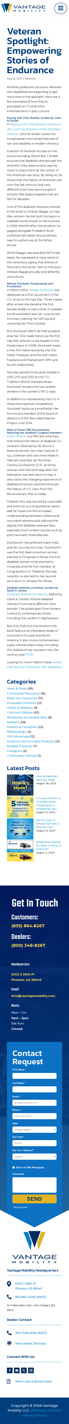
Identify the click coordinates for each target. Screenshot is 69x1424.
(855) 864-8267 (27, 925)
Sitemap (38, 1410)
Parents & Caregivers (22, 727)
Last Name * (18, 1083)
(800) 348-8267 (28, 945)
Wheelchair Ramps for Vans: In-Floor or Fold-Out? (49, 845)
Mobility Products (19, 746)
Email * (16, 1096)
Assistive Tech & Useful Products (30, 741)
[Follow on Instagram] (31, 1370)
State (15, 1123)
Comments (18, 1174)
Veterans (30, 78)
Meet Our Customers (22, 698)
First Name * (19, 1069)
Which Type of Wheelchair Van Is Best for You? (48, 824)
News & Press (17, 688)
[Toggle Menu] (60, 8)
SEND (34, 1199)
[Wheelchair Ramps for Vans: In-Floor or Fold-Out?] (20, 860)
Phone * (16, 1110)
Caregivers (14, 751)
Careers (54, 1410)
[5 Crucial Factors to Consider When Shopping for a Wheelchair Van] (20, 816)
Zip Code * (18, 1137)
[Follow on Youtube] (17, 1370)
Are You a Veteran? (22, 1150)
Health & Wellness (20, 707)
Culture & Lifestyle (20, 712)
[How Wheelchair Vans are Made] (20, 794)
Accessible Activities (21, 703)
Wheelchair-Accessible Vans (27, 717)
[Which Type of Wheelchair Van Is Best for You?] (20, 838)
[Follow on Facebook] (10, 1370)
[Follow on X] (24, 1370)
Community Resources (23, 693)
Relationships (17, 731)
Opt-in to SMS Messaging (30, 1167)
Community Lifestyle (22, 755)
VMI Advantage (18, 736)
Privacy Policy (35, 1415)
